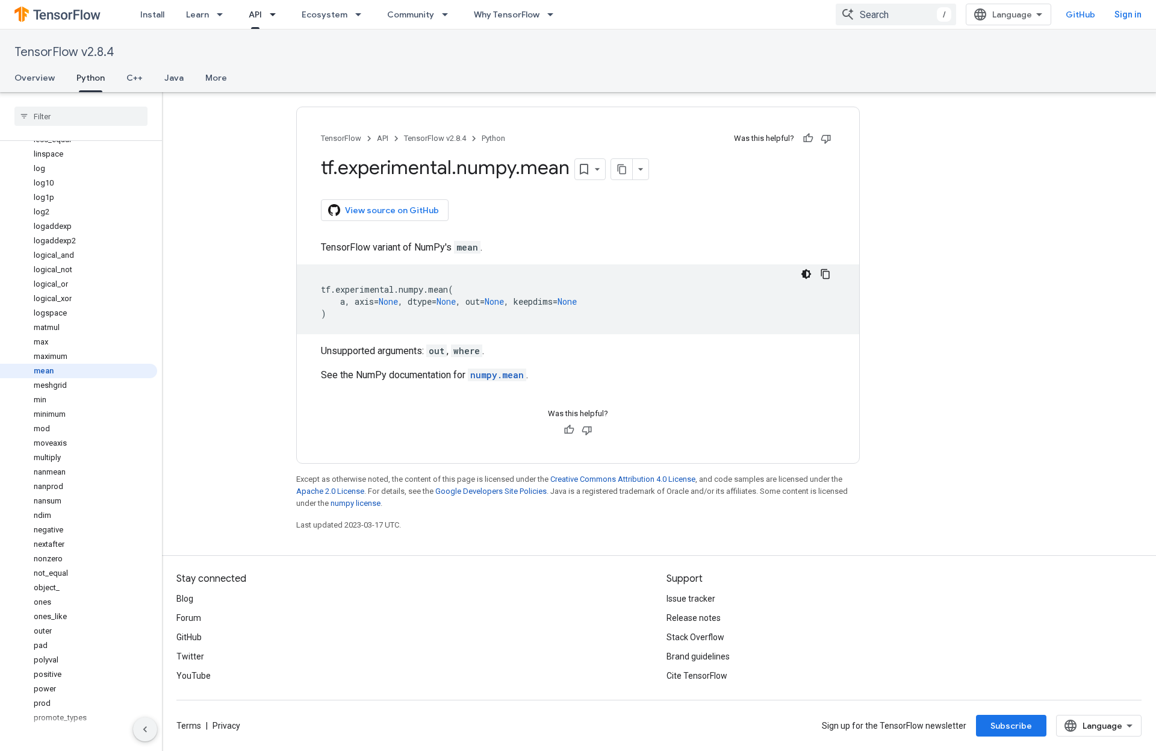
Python (90, 77)
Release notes (694, 618)
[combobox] (896, 14)
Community (410, 14)
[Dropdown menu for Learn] (223, 14)
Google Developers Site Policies (491, 491)
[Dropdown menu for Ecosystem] (361, 14)
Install (152, 14)
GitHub (1080, 14)
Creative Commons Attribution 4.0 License (622, 479)
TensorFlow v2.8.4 (64, 52)
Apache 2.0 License (330, 491)
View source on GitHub (392, 210)
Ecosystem (324, 14)
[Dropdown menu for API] (276, 14)
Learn (197, 14)
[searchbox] (81, 116)
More (216, 77)
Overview (34, 77)
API (255, 14)
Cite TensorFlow (697, 676)
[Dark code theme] (806, 274)
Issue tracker (691, 598)
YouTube (193, 676)
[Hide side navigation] (145, 729)
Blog (184, 598)
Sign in (1128, 14)
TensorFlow (341, 138)
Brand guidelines (698, 656)
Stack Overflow (695, 637)
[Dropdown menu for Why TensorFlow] (553, 14)
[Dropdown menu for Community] (448, 14)
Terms (188, 726)
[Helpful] (808, 138)
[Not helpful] (826, 138)
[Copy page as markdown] (622, 169)
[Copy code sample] (825, 274)
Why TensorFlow (506, 14)
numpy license (356, 503)
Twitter (190, 656)
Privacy (226, 726)
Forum (188, 618)
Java (174, 77)
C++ (134, 77)
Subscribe (1011, 725)
